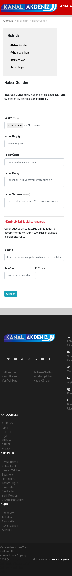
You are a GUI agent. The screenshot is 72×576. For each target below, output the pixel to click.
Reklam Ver (18, 59)
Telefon (9, 268)
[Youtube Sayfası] (23, 359)
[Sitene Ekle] (51, 359)
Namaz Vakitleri (11, 470)
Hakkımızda (9, 372)
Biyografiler (9, 521)
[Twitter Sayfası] (10, 359)
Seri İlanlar (8, 491)
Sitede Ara (8, 513)
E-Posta (40, 268)
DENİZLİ (6, 444)
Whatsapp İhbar (20, 52)
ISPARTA (7, 427)
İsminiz (9, 249)
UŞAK (5, 436)
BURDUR (7, 431)
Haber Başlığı (12, 136)
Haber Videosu (17, 194)
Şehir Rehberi (10, 495)
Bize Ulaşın (17, 67)
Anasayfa (8, 20)
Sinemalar (8, 487)
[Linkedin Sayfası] (30, 359)
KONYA (6, 448)
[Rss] (37, 359)
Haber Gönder (19, 45)
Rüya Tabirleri (10, 525)
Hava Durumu (10, 461)
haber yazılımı (17, 559)
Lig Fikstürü (8, 478)
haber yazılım (8, 567)
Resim (12, 118)
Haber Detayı (12, 173)
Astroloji (7, 529)
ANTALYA (7, 423)
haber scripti (22, 563)
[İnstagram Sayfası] (17, 359)
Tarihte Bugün (10, 483)
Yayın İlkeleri (9, 376)
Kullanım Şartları (43, 372)
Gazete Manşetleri (13, 499)
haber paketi (7, 563)
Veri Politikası (9, 380)
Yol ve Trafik (9, 466)
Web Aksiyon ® (60, 559)
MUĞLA (6, 440)
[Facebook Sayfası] (3, 359)
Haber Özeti (11, 154)
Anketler (7, 517)
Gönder (10, 293)
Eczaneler (8, 474)
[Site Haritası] (44, 359)
